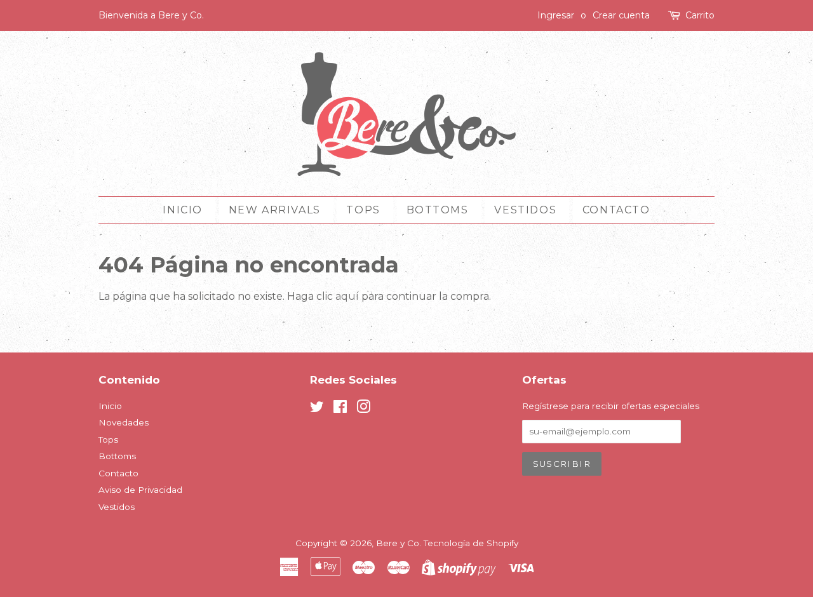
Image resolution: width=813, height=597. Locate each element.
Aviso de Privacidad (140, 490)
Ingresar (555, 15)
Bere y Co (397, 543)
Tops (363, 210)
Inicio (183, 210)
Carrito (700, 15)
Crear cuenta (621, 15)
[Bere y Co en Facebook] (340, 409)
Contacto (616, 210)
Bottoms (437, 210)
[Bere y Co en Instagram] (363, 409)
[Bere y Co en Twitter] (317, 409)
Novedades (123, 422)
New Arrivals (275, 210)
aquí (347, 296)
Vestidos (525, 210)
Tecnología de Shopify (471, 543)
